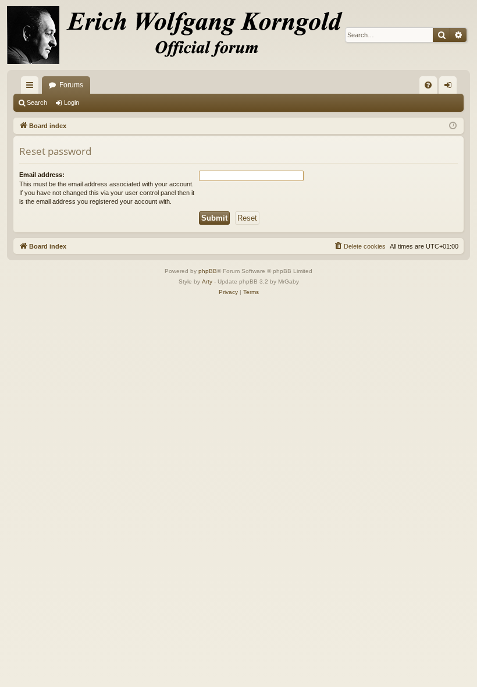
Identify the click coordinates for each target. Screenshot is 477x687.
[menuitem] (428, 85)
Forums (71, 85)
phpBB (207, 271)
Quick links (32, 87)
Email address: (42, 174)
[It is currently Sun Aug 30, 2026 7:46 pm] (453, 126)
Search (37, 102)
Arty (207, 281)
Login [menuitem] (450, 87)
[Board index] (181, 35)
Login (71, 102)
